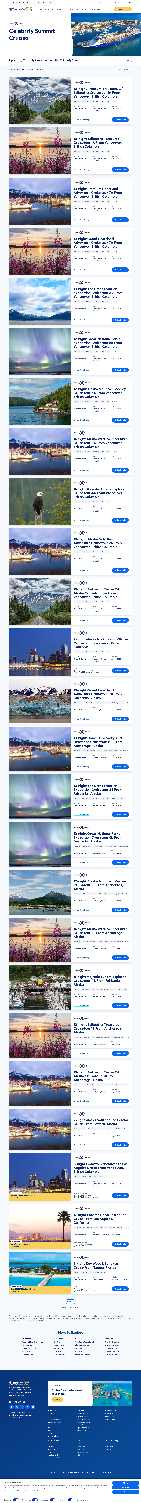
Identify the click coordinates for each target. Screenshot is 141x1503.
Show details (81, 1500)
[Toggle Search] (130, 3)
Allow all (126, 1483)
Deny (125, 1492)
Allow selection (126, 1487)
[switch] (35, 1499)
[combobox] (127, 69)
